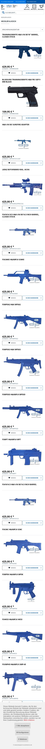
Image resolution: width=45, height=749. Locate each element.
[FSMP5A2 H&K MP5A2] (22, 322)
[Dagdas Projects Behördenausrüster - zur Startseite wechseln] (12, 7)
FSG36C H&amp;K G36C (12, 529)
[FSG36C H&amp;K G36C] (22, 547)
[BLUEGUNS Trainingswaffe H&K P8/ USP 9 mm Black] (22, 97)
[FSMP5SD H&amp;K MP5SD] (22, 412)
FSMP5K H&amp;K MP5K (12, 574)
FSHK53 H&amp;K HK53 (12, 619)
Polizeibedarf (20, 2)
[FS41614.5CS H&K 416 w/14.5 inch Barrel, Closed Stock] (22, 232)
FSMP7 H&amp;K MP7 (11, 439)
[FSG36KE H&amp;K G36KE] (22, 277)
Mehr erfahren (29, 720)
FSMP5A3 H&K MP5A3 (11, 349)
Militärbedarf (31, 2)
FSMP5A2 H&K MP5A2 (11, 304)
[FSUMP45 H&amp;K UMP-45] (22, 682)
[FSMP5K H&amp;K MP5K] (22, 592)
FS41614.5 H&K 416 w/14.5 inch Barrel (19, 484)
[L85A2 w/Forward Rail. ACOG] (22, 187)
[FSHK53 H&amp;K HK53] (22, 637)
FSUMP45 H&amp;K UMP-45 (14, 664)
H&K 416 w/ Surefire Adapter (15, 124)
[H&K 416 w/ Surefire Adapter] (22, 142)
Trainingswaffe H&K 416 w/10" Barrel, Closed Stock (20, 36)
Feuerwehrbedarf (7, 2)
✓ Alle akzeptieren (22, 726)
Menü (2, 9)
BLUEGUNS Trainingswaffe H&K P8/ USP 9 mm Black (21, 81)
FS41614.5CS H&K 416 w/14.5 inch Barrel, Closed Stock (20, 215)
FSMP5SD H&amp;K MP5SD (13, 394)
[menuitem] (2, 7)
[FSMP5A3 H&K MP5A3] (22, 367)
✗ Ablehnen (22, 739)
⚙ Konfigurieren (22, 732)
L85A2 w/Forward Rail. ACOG (15, 169)
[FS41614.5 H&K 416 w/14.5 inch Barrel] (22, 502)
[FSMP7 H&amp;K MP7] (22, 457)
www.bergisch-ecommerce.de (23, 745)
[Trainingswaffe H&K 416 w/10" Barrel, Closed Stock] (22, 52)
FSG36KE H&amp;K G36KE (13, 259)
